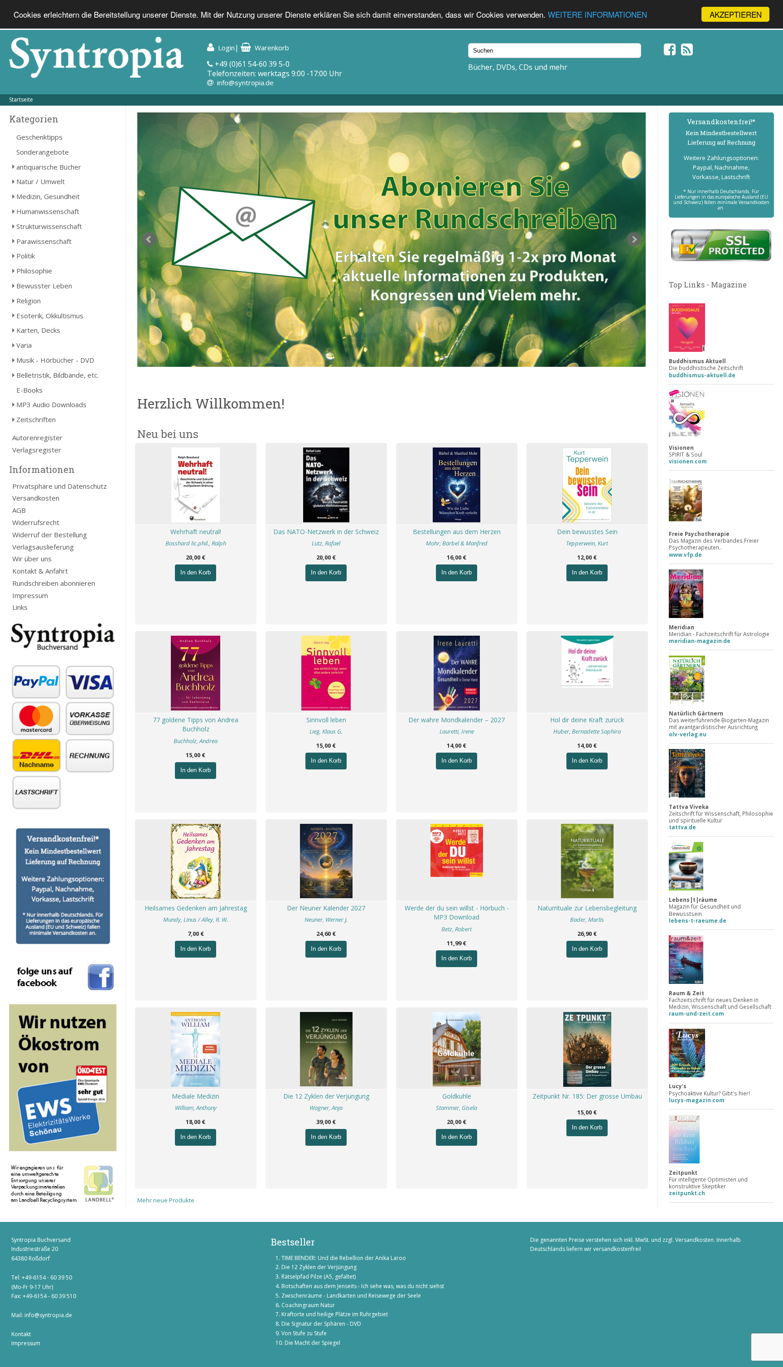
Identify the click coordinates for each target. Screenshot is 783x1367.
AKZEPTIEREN (736, 14)
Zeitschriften (36, 419)
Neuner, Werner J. (326, 919)
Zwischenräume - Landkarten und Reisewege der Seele (351, 1295)
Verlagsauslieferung (43, 546)
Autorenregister (37, 437)
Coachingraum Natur (308, 1305)
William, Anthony (196, 1108)
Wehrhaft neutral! (195, 531)
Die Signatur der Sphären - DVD (321, 1324)
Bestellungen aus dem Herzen (457, 531)
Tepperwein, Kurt (587, 543)
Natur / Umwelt (40, 181)
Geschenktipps (39, 136)
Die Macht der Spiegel (312, 1343)
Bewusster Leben (44, 285)
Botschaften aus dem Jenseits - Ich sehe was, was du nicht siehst (362, 1286)
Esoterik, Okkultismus (49, 315)
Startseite (21, 99)
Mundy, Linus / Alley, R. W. (195, 919)
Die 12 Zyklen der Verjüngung (326, 1096)
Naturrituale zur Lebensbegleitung (587, 908)
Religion (28, 300)
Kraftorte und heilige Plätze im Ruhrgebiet (334, 1314)
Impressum (30, 595)
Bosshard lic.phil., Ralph (195, 543)
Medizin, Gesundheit (48, 196)
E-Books (29, 389)
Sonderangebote (42, 151)
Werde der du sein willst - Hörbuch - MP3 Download (457, 913)
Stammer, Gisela (456, 1108)
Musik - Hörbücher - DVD (55, 360)
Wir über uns (32, 558)
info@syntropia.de (245, 82)
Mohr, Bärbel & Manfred (457, 543)
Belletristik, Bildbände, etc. (57, 374)
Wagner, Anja (326, 1108)
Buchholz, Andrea (196, 741)
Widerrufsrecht (35, 522)
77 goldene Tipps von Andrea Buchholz (195, 724)
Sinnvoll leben (326, 719)
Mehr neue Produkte (165, 1200)
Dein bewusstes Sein (587, 531)
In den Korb (195, 572)
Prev (149, 239)
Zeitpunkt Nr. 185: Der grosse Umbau (587, 1096)
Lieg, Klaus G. (326, 731)
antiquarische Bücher (48, 166)
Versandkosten (35, 497)
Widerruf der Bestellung (49, 534)
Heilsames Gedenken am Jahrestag (196, 908)
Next (634, 239)
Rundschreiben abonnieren (53, 583)
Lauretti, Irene (457, 731)
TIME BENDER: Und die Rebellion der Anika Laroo (343, 1258)
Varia (24, 345)
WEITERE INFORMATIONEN (597, 14)
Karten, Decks (38, 330)
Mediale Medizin (195, 1096)
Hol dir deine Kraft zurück (587, 719)
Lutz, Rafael (326, 543)
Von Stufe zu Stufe (304, 1333)
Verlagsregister (36, 449)
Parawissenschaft (44, 241)
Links (20, 607)
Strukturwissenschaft (49, 226)
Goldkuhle (456, 1096)
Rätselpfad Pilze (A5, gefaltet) (318, 1276)
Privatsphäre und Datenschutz (59, 486)
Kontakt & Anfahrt (40, 570)
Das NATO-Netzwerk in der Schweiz (326, 531)
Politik (25, 255)
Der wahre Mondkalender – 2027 (456, 719)
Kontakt (21, 1334)
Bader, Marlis (587, 919)
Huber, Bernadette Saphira (587, 731)
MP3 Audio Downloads (51, 404)
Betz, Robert (456, 929)
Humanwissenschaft (47, 211)
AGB (19, 510)
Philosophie (34, 270)
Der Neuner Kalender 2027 (326, 908)
